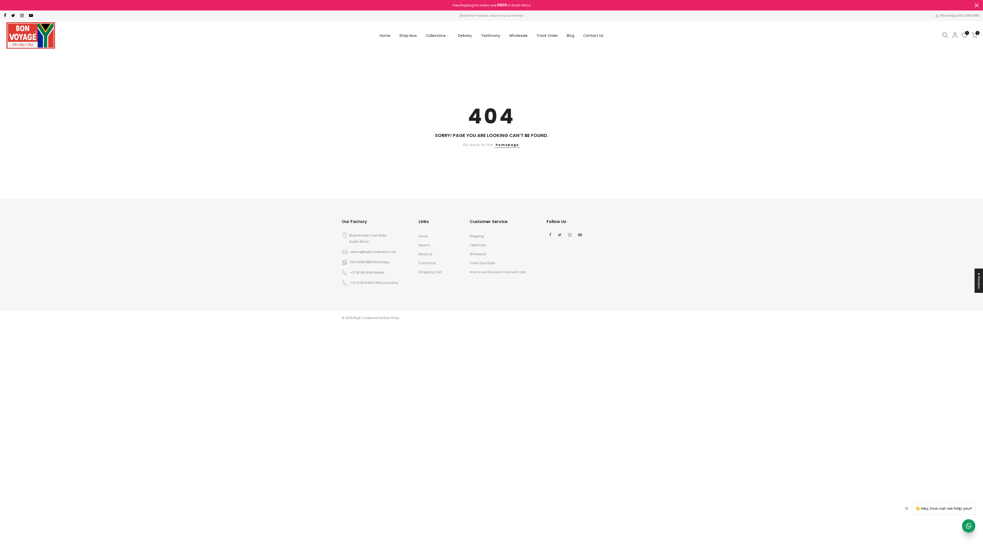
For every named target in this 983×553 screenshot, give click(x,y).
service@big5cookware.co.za (373, 252)
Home (385, 35)
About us (425, 254)
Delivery (465, 35)
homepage (507, 145)
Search (424, 245)
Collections (436, 35)
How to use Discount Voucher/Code (497, 272)
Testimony (490, 35)
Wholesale (518, 35)
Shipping (477, 236)
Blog (570, 35)
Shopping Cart (430, 272)
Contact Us (593, 35)
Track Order (547, 35)
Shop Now (408, 35)
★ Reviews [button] (979, 281)
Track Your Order (482, 263)
